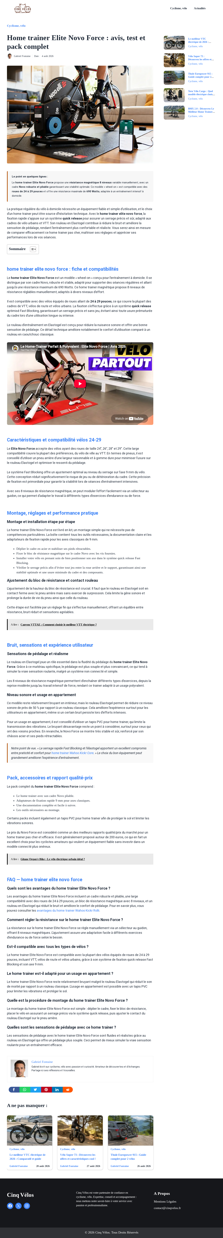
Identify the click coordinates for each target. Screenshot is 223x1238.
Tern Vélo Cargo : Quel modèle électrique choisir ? (201, 94)
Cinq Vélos (20, 1195)
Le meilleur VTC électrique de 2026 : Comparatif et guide (199, 42)
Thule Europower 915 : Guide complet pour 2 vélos (200, 76)
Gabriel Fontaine (22, 56)
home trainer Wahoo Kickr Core (73, 753)
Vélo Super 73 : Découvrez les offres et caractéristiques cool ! (200, 59)
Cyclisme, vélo (178, 8)
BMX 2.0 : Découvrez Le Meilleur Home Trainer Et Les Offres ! (201, 111)
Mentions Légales (165, 1201)
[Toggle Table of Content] (31, 249)
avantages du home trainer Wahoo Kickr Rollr (68, 910)
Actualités (200, 8)
